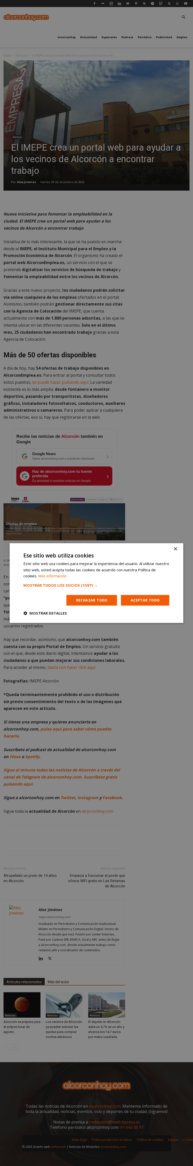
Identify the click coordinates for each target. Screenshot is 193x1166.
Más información (52, 576)
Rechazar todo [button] (92, 600)
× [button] (175, 549)
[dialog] (96, 583)
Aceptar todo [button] (145, 600)
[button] (96, 585)
